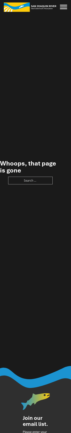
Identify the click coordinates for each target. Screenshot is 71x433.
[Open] (63, 7)
